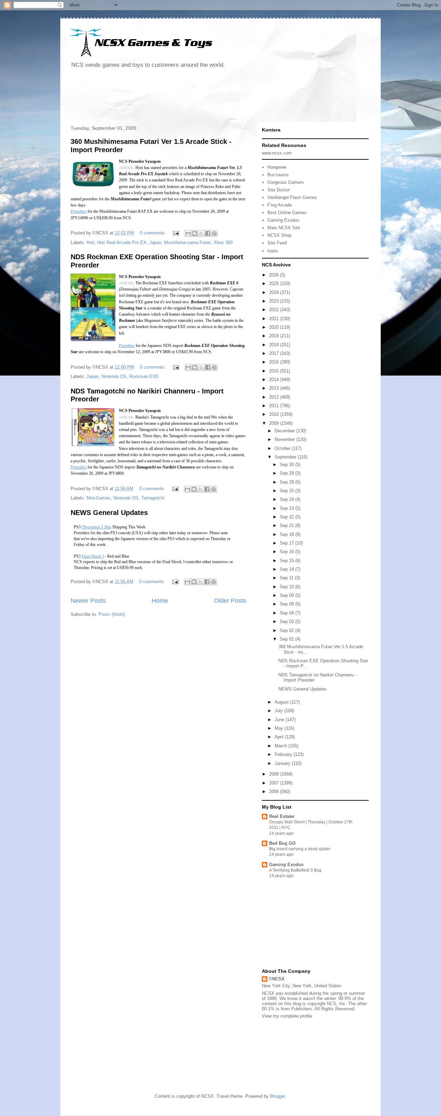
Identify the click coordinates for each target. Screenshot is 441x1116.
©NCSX (277, 978)
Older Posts (230, 600)
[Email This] (188, 233)
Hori (90, 242)
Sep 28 (287, 482)
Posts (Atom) (112, 614)
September (286, 457)
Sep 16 (287, 551)
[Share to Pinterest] (214, 233)
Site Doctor (278, 189)
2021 (274, 318)
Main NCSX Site (283, 227)
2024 (274, 292)
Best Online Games (287, 212)
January (283, 763)
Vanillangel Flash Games (292, 197)
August (282, 702)
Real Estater (282, 816)
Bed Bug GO (282, 843)
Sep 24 (287, 499)
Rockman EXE (144, 376)
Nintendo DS (113, 376)
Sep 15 (287, 560)
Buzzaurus (278, 174)
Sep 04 (287, 612)
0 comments (152, 232)
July (279, 710)
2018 (274, 344)
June (280, 719)
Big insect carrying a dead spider (299, 848)
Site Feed (277, 242)
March (281, 745)
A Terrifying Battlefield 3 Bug (295, 870)
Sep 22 (287, 516)
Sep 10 (287, 586)
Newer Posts (88, 600)
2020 (274, 327)
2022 (274, 309)
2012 (274, 397)
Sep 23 (287, 508)
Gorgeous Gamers (285, 182)
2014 (274, 379)
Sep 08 (287, 604)
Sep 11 (287, 577)
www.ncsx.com (277, 153)
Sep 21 (287, 525)
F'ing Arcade (279, 205)
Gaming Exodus (283, 220)
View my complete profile (287, 1016)
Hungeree (276, 167)
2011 (274, 405)
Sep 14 (287, 569)
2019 (274, 335)
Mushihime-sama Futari (187, 242)
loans (272, 250)
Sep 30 (287, 464)
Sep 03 (287, 621)
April (280, 736)
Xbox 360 (223, 242)
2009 (274, 423)
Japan (155, 242)
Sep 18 (287, 534)
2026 (274, 274)
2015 (274, 370)
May (280, 728)
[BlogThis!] (194, 233)
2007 (274, 783)
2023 (274, 301)
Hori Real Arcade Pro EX (121, 242)
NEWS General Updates (109, 512)
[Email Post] (176, 232)
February (284, 754)
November (285, 439)
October (283, 448)
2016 (274, 362)
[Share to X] (201, 233)
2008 (274, 774)
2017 (274, 353)
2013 (274, 388)
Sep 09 (287, 595)
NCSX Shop (279, 235)
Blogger (277, 1096)
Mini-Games (98, 498)
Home (160, 600)
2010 (274, 414)
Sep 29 (287, 473)
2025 (274, 283)
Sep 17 (287, 543)
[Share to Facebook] (207, 233)
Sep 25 (287, 490)
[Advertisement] (192, 97)
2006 (274, 791)
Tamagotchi (152, 498)
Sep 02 (287, 630)
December (285, 430)
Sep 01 (287, 639)
